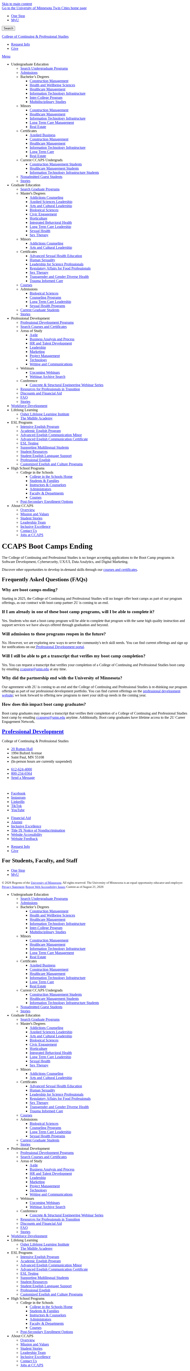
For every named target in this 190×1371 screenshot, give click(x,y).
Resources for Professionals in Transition (50, 1219)
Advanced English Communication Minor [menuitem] (51, 435)
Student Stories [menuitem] (31, 518)
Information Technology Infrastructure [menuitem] (58, 93)
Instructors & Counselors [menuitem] (48, 485)
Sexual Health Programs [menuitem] (47, 306)
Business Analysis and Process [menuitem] (52, 339)
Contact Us (28, 1361)
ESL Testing (29, 1273)
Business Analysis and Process (52, 1169)
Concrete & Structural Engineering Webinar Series (66, 1215)
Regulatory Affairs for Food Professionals (60, 1099)
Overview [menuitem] (27, 510)
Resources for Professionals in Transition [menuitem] (50, 389)
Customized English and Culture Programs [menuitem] (51, 464)
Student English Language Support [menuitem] (46, 456)
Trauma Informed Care (46, 1111)
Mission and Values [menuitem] (34, 514)
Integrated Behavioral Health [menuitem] (51, 222)
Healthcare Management (47, 919)
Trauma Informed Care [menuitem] (46, 281)
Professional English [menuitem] (35, 460)
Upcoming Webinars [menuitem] (45, 372)
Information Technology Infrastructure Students (64, 1003)
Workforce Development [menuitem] (29, 406)
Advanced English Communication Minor (51, 1265)
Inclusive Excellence (26, 826)
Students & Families (44, 1311)
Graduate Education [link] (25, 185)
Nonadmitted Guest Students (41, 1007)
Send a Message (23, 778)
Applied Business (42, 965)
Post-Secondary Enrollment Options (46, 1332)
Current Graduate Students (39, 1140)
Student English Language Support (46, 1286)
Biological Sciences (44, 1040)
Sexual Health (40, 1061)
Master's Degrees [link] (32, 193)
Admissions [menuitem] (29, 73)
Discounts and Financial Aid (41, 1223)
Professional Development (33, 731)
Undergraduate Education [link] (30, 64)
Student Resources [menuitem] (34, 452)
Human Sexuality (42, 1090)
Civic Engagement (43, 1044)
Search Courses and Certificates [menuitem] (43, 327)
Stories (25, 1011)
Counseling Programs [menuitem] (45, 297)
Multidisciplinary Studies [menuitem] (48, 102)
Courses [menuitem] (26, 285)
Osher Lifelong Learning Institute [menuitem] (44, 414)
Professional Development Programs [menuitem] (47, 322)
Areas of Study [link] (31, 331)
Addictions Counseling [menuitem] (46, 197)
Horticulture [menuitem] (38, 218)
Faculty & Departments (47, 1323)
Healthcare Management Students (54, 999)
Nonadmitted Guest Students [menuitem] (41, 177)
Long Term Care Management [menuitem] (52, 122)
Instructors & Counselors (48, 1315)
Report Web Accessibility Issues (45, 887)
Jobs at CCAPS (31, 1365)
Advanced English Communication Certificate (54, 1269)
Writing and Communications (51, 1194)
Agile (34, 1165)
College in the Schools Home (51, 1307)
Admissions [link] (29, 289)
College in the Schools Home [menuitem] (51, 477)
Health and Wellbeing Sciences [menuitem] (52, 85)
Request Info (20, 44)
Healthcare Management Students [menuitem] (54, 168)
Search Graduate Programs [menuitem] (40, 189)
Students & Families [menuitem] (44, 481)
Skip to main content (17, 4)
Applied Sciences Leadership (51, 1032)
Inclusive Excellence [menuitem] (35, 527)
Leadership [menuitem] (38, 347)
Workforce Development (29, 1236)
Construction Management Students (56, 994)
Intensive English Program (39, 1257)
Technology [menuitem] (38, 360)
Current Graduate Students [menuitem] (39, 310)
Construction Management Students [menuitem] (56, 164)
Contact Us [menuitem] (28, 531)
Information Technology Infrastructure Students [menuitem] (64, 172)
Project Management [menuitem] (45, 356)
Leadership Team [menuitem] (33, 522)
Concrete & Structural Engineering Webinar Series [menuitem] (66, 385)
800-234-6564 (21, 773)
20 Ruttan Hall (22, 749)
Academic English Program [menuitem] (40, 431)
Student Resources (34, 1282)
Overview (27, 1340)
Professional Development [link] (30, 318)
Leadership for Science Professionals (56, 1094)
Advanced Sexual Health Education (56, 1086)
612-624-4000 (21, 769)
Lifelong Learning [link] (24, 410)
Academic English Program (40, 1261)
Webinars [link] (27, 368)
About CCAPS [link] (22, 506)
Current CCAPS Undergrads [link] (41, 160)
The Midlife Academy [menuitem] (36, 418)
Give (14, 48)
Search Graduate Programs (40, 1019)
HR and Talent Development (51, 1173)
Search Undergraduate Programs (44, 899)
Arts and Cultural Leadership (51, 1036)
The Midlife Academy (36, 1248)
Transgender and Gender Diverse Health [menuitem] (59, 277)
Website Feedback (24, 839)
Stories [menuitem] (25, 181)
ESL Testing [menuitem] (29, 443)
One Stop (18, 16)
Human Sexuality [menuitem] (42, 260)
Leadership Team (33, 1353)
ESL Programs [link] (21, 422)
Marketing (37, 1182)
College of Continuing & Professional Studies (35, 36)
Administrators (40, 1319)
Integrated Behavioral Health (51, 1053)
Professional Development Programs (47, 1153)
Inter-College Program (46, 928)
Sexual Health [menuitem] (40, 231)
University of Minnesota (46, 882)
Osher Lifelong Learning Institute (44, 1244)
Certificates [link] (28, 131)
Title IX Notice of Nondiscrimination (38, 830)
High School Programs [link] (27, 468)
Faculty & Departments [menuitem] (47, 493)
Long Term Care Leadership (50, 1057)
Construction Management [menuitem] (49, 81)
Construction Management (49, 911)
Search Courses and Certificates (43, 1157)
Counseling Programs (45, 1128)
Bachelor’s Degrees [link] (34, 77)
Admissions (29, 903)
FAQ (24, 1228)
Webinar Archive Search (47, 1207)
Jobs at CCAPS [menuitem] (31, 535)
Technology (38, 1190)
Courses (26, 1115)
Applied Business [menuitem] (42, 135)
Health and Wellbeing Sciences (52, 915)
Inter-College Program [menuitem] (46, 97)
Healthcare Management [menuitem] (47, 89)
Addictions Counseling (46, 1028)
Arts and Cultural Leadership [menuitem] (51, 206)
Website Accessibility (26, 834)
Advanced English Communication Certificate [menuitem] (54, 439)
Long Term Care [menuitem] (42, 152)
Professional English (35, 1290)
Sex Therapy (39, 1065)
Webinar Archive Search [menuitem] (47, 377)
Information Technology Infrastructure (58, 924)
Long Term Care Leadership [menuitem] (50, 227)
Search (8, 28)
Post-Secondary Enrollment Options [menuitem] (46, 502)
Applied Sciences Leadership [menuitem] (51, 202)
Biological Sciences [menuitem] (44, 210)
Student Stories (31, 1348)
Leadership (38, 1178)
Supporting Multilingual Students (44, 1278)
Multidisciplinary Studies (48, 932)
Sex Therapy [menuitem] (39, 235)
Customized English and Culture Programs (51, 1294)
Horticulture (38, 1049)
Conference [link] (28, 381)
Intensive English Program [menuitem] (39, 427)
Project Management (45, 1186)
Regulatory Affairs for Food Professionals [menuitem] (60, 268)
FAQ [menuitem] (24, 397)
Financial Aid (21, 818)
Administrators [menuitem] (40, 489)
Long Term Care (42, 982)
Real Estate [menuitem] (38, 127)
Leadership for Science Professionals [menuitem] (56, 264)
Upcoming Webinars (45, 1203)
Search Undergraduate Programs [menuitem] (44, 68)
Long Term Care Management (52, 953)
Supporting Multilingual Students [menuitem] (44, 447)
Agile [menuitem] (34, 335)
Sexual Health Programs (47, 1136)
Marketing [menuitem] (37, 352)
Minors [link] (25, 106)
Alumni (16, 822)
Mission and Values (34, 1344)
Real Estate (38, 957)
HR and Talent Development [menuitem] (51, 343)
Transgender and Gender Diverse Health (59, 1107)
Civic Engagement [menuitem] (43, 214)
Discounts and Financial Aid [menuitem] (41, 393)
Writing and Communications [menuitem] (51, 364)
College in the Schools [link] (36, 472)
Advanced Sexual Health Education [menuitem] (56, 256)
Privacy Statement (13, 887)
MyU (15, 20)
